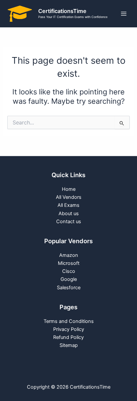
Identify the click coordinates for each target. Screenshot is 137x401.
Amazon (68, 255)
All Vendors (68, 197)
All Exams (68, 205)
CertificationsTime (62, 11)
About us (69, 214)
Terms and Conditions (69, 321)
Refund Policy (68, 337)
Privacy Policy (68, 329)
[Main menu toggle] (123, 13)
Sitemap (69, 345)
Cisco (68, 271)
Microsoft (68, 263)
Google (69, 279)
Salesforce (68, 288)
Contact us (68, 222)
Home (68, 189)
